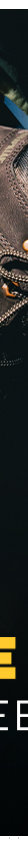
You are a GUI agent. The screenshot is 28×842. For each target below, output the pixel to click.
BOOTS (4, 838)
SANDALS (23, 838)
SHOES (14, 838)
